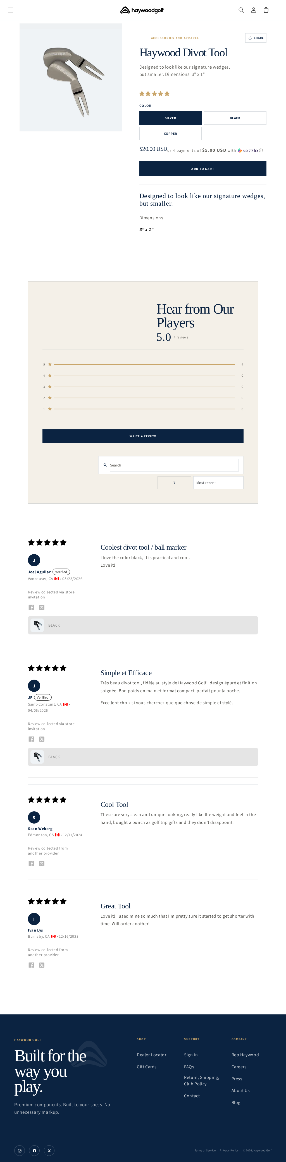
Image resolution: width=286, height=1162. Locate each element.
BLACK (235, 118)
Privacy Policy (229, 1150)
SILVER (170, 118)
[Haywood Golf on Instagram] (19, 1150)
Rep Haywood (245, 1055)
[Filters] (174, 482)
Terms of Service (205, 1150)
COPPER (170, 133)
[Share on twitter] (41, 608)
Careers (239, 1067)
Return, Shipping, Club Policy (201, 1080)
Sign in (191, 1055)
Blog (236, 1102)
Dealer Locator (151, 1055)
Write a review (143, 436)
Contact (192, 1096)
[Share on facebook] (31, 608)
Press (237, 1079)
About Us (241, 1090)
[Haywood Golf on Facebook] (34, 1150)
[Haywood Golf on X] (49, 1150)
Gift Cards (147, 1067)
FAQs (189, 1067)
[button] (17, 10)
